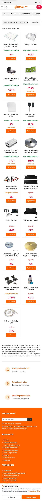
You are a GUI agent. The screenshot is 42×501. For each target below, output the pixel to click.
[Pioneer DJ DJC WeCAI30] (30, 107)
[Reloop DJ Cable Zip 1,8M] (11, 314)
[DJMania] (23, 7)
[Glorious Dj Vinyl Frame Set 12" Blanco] (30, 71)
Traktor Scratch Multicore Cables (11, 187)
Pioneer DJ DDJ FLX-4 (10, 481)
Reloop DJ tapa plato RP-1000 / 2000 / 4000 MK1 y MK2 (11, 46)
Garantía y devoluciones (11, 447)
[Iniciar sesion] (40, 2)
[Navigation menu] (2, 7)
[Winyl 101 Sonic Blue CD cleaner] (30, 280)
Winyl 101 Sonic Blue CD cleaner (31, 288)
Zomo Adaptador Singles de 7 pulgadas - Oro (30, 255)
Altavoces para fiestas (10, 478)
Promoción (34, 22)
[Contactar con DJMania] (36, 2)
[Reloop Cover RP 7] (30, 37)
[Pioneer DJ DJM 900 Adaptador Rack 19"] (30, 179)
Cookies (6, 455)
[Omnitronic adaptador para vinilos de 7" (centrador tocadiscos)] (11, 247)
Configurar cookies (9, 458)
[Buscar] (6, 7)
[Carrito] (39, 7)
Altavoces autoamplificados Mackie (14, 473)
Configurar (11, 497)
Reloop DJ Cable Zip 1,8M (11, 322)
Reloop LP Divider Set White (11, 115)
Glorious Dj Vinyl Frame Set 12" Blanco (30, 79)
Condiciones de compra (11, 450)
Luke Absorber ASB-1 (31, 220)
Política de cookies (34, 491)
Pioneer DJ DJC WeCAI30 (30, 115)
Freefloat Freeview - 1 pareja (11, 79)
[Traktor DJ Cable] (11, 213)
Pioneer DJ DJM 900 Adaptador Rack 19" (31, 187)
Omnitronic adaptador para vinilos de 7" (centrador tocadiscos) (11, 256)
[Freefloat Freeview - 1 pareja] (11, 71)
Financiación (7, 470)
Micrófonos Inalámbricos (11, 476)
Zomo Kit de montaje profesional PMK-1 (11, 151)
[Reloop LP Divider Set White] (11, 107)
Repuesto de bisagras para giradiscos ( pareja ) (11, 289)
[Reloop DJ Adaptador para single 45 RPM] (30, 143)
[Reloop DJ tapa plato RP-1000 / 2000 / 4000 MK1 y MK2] (11, 37)
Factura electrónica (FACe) (12, 445)
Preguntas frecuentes (10, 442)
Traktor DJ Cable (11, 220)
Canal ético (7, 460)
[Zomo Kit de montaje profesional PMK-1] (11, 143)
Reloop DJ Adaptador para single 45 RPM (30, 151)
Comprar (12, 58)
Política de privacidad (10, 453)
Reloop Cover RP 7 (30, 44)
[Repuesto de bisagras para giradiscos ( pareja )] (11, 280)
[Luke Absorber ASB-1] (30, 213)
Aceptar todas (31, 497)
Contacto (6, 440)
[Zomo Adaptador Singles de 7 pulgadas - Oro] (30, 247)
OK (30, 419)
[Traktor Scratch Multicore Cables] (11, 179)
